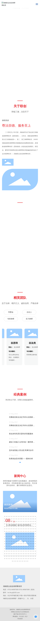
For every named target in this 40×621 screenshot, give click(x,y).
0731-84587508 (24, 589)
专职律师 (10, 319)
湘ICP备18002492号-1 (20, 614)
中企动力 (21, 616)
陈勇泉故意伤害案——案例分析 (18, 459)
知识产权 (20, 256)
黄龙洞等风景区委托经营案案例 (18, 434)
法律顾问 (20, 236)
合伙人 (29, 312)
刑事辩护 (7, 256)
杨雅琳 (13, 343)
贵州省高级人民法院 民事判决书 (19, 450)
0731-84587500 (13, 589)
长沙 (26, 616)
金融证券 (32, 236)
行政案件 (7, 276)
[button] (37, 87)
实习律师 (29, 319)
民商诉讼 (7, 236)
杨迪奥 (31, 343)
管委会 (10, 312)
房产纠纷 (32, 256)
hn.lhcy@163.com (14, 592)
